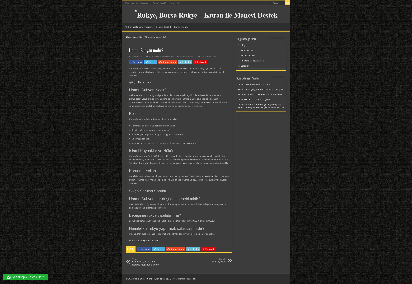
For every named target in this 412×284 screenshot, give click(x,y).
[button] (25, 277)
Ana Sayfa (133, 37)
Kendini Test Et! (159, 2)
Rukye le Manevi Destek (164, 56)
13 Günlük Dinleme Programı (137, 2)
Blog (141, 37)
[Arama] (287, 2)
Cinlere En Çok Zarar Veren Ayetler (254, 99)
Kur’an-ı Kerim (176, 2)
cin (216, 98)
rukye (184, 163)
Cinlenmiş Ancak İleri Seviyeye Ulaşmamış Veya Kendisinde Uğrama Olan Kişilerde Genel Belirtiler (261, 106)
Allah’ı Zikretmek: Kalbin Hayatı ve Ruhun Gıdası (260, 94)
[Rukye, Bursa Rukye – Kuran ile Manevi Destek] (206, 14)
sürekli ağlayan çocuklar (147, 240)
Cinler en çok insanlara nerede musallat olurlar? (145, 262)
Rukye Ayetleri (248, 55)
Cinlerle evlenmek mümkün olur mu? (255, 84)
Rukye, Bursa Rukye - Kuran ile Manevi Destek (155, 278)
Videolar (245, 65)
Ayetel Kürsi (210, 176)
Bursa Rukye (247, 50)
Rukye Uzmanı (138, 56)
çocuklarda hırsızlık (143, 82)
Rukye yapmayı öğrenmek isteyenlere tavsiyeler (261, 89)
